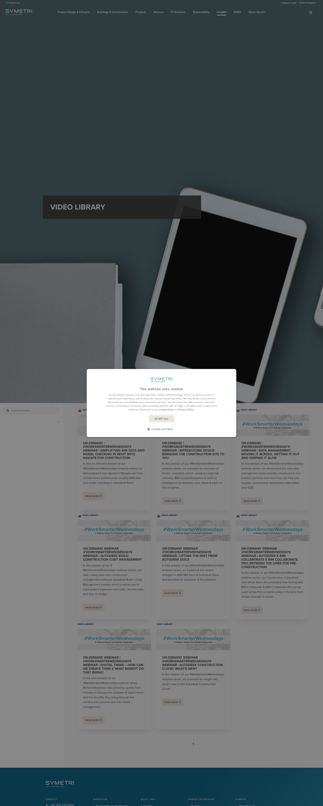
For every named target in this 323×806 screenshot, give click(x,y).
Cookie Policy (166, 409)
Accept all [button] (162, 418)
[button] (161, 429)
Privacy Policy (186, 409)
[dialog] (161, 403)
